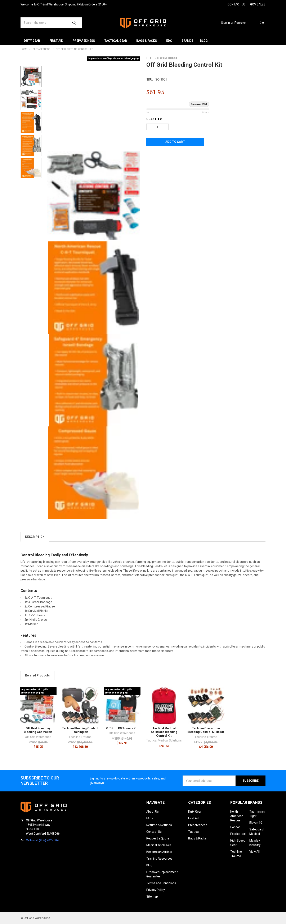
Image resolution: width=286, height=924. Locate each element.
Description (35, 536)
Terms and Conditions (161, 883)
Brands (187, 40)
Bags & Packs (146, 40)
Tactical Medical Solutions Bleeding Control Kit (164, 732)
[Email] (157, 155)
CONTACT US (237, 4)
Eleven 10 (255, 822)
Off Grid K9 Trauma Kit (122, 728)
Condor (235, 827)
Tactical (193, 831)
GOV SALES (257, 4)
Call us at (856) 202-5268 (42, 840)
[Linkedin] (222, 4)
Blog (204, 40)
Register (240, 22)
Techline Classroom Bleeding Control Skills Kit (205, 730)
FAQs (149, 818)
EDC (169, 40)
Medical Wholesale (158, 845)
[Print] (164, 155)
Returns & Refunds (159, 825)
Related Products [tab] (37, 675)
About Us (152, 811)
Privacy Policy (155, 889)
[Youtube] (214, 4)
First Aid (56, 40)
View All (254, 851)
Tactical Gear (115, 40)
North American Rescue (236, 816)
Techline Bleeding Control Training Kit (80, 730)
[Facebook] (207, 4)
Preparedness (84, 40)
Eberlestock (238, 833)
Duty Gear (32, 40)
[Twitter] (172, 155)
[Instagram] (199, 4)
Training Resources (159, 858)
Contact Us (154, 831)
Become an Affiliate (159, 852)
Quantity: (154, 119)
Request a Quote (157, 838)
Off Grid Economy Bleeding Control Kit (38, 730)
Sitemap (152, 896)
